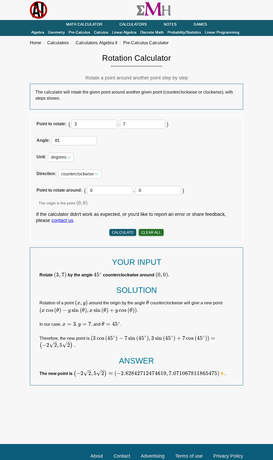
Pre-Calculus (79, 32)
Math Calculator (84, 24)
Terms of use (189, 456)
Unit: (41, 157)
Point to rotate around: (59, 190)
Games (200, 24)
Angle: (43, 140)
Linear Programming (222, 32)
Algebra (37, 32)
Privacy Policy (228, 456)
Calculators (133, 24)
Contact (122, 456)
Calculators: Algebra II (96, 43)
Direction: (46, 173)
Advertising (152, 456)
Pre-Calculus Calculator (145, 43)
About (96, 456)
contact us (62, 220)
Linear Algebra (124, 32)
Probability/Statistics (184, 32)
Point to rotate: (51, 124)
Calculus (101, 32)
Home (35, 43)
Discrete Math (152, 32)
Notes (170, 24)
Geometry (56, 32)
